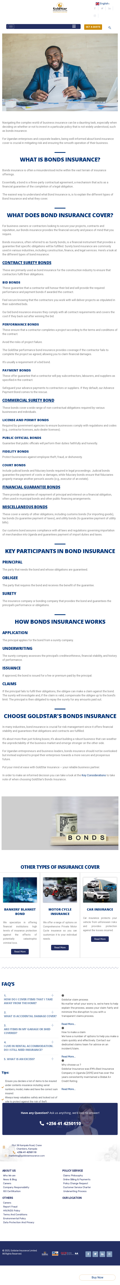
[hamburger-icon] (11, 26)
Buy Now (97, 1277)
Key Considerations (93, 775)
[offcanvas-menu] (74, 26)
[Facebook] (95, 8)
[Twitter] (102, 8)
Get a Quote (93, 27)
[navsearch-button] (110, 28)
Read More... (69, 1024)
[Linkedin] (109, 8)
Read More (20, 951)
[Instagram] (95, 16)
